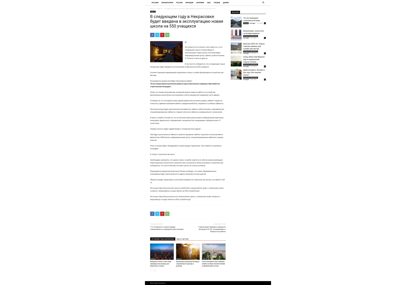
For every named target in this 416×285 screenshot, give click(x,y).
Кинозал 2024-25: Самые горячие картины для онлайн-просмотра (254, 46)
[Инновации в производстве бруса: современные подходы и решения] (188, 252)
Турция (217, 3)
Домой (152, 8)
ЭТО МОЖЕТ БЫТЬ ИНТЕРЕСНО (162, 239)
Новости (159, 8)
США (208, 3)
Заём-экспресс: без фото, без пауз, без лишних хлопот (254, 72)
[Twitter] (157, 35)
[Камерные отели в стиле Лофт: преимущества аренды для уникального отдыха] (162, 252)
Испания (200, 3)
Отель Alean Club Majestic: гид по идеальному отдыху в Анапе (254, 59)
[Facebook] (152, 35)
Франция (189, 3)
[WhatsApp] (167, 35)
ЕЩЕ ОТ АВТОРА (182, 239)
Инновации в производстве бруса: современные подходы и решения (188, 264)
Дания (226, 3)
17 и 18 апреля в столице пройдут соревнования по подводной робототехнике (167, 228)
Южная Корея (167, 3)
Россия (179, 3)
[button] (263, 3)
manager (252, 23)
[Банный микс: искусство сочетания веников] (236, 35)
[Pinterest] (162, 35)
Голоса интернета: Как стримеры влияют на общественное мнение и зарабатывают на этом (213, 264)
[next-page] (155, 270)
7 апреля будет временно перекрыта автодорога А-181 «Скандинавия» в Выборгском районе (212, 229)
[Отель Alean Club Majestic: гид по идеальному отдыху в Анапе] (236, 61)
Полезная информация (250, 36)
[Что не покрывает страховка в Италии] (236, 22)
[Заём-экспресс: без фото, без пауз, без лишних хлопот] (236, 74)
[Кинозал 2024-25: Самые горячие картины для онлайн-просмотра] (236, 48)
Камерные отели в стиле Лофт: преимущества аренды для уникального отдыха (160, 264)
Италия (155, 3)
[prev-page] (151, 270)
